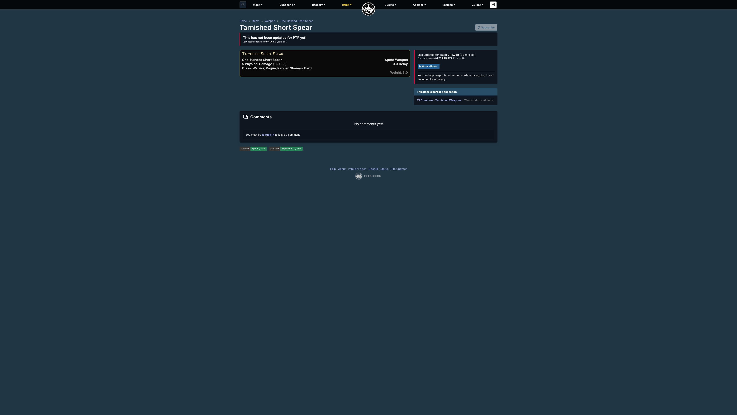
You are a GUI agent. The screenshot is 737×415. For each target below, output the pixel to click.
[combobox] (243, 4)
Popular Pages (357, 168)
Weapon (270, 20)
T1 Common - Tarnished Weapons (439, 100)
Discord (373, 168)
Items (255, 20)
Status (384, 168)
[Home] (368, 9)
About (342, 168)
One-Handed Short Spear (297, 20)
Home (243, 20)
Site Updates (399, 168)
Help (333, 168)
